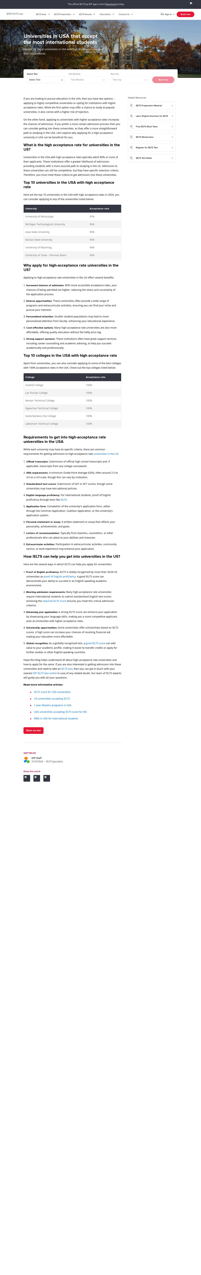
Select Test (32, 74)
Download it (111, 4)
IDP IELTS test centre (45, 673)
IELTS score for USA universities (52, 692)
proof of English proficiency (60, 576)
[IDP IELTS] (18, 14)
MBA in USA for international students (56, 718)
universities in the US (106, 453)
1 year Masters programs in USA (52, 705)
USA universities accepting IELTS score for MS (60, 711)
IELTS (64, 499)
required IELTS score (54, 601)
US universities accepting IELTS (52, 698)
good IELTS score (95, 643)
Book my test (33, 730)
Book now (185, 14)
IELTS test (66, 668)
